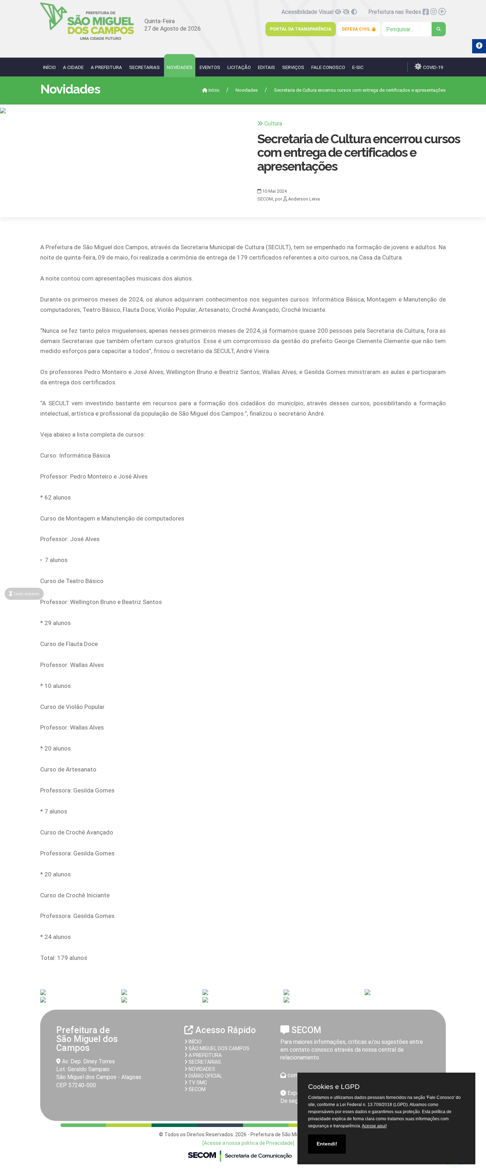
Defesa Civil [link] (356, 29)
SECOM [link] (196, 1089)
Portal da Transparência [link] (300, 29)
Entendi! (327, 1144)
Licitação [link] (239, 67)
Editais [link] (266, 67)
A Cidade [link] (73, 67)
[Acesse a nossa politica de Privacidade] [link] (248, 1143)
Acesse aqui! (374, 1125)
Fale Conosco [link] (328, 67)
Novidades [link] (179, 67)
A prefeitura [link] (204, 1055)
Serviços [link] (293, 67)
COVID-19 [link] (432, 67)
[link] (87, 38)
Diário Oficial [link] (204, 1076)
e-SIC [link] (358, 67)
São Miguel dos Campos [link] (218, 1048)
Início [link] (49, 67)
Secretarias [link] (144, 67)
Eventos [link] (210, 67)
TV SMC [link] (197, 1082)
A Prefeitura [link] (106, 67)
